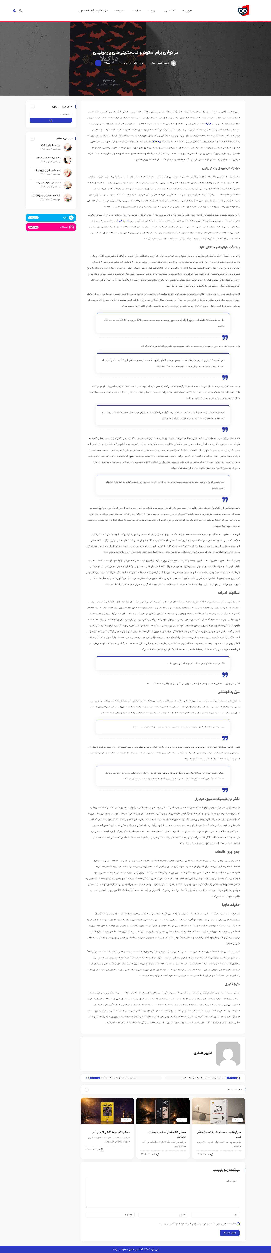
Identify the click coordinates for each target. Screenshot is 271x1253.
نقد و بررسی (178, 1154)
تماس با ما (120, 11)
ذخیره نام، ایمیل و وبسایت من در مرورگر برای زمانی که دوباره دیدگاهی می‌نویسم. (198, 1223)
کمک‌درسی (170, 11)
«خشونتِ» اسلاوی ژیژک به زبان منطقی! (118, 1078)
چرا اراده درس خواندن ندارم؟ (48, 183)
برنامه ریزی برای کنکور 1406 (49, 157)
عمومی (189, 11)
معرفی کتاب (233, 1154)
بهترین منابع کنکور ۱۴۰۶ (51, 145)
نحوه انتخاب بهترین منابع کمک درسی (46, 195)
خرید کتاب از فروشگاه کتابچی (93, 11)
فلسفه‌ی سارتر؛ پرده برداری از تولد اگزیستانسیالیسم (203, 1078)
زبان (153, 11)
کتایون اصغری (156, 63)
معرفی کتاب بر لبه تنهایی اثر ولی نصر (111, 1132)
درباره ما (137, 11)
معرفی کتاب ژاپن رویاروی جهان (48, 170)
